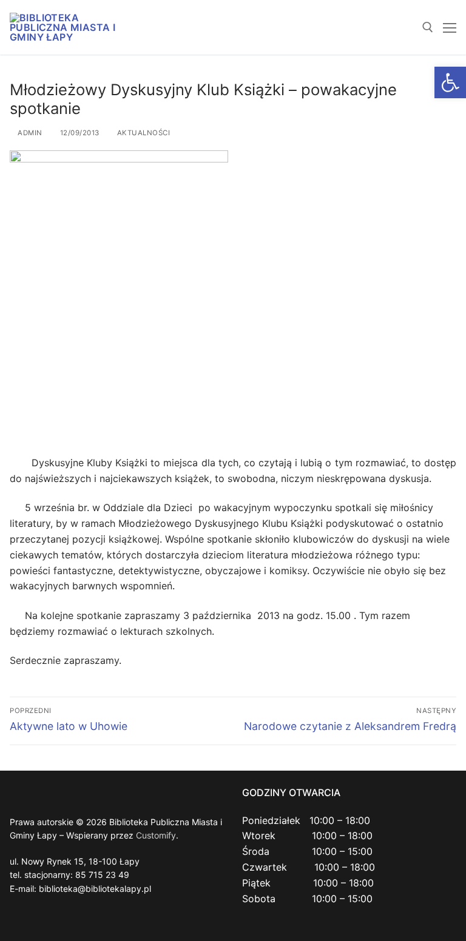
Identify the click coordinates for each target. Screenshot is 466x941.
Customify (156, 835)
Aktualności (142, 133)
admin (29, 133)
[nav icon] (449, 27)
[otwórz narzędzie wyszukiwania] (427, 27)
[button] (450, 82)
